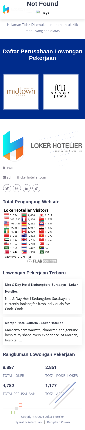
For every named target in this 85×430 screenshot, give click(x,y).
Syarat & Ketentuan (28, 422)
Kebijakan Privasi (58, 422)
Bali (9, 168)
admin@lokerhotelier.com (26, 177)
